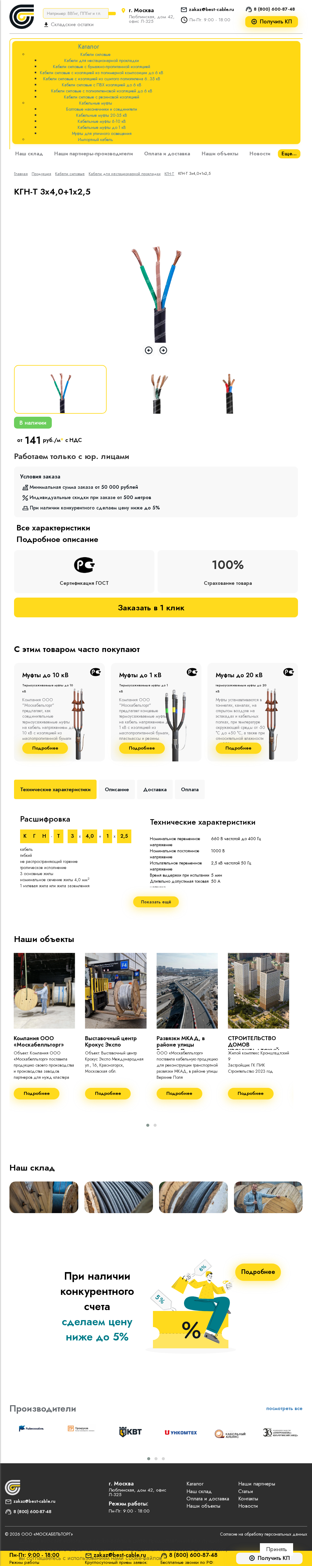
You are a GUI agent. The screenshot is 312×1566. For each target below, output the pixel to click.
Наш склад (29, 153)
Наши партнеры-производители (93, 153)
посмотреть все (284, 1408)
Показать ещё (156, 902)
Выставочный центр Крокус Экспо (111, 1041)
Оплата (190, 789)
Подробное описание (57, 539)
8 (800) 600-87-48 (274, 9)
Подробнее (45, 748)
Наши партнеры (256, 1483)
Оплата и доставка (167, 153)
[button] (147, 1125)
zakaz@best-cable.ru (211, 9)
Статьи (245, 1491)
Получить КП (276, 22)
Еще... (289, 153)
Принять (276, 1549)
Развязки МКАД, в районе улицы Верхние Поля (181, 1044)
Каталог (195, 1483)
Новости (260, 153)
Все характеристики (53, 527)
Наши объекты (220, 153)
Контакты (248, 1498)
